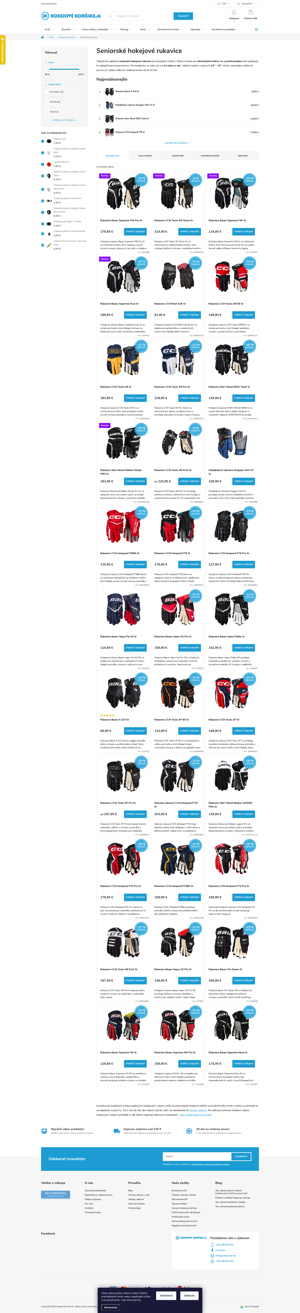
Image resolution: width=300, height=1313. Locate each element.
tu (139, 1300)
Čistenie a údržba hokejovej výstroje (232, 1197)
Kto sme (89, 1203)
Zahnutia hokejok (136, 1203)
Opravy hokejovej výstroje (184, 1208)
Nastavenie (110, 1307)
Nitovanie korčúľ (179, 1199)
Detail (135, 231)
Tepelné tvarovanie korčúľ (184, 1225)
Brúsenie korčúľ (179, 1190)
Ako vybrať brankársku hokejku (230, 1202)
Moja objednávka (49, 3)
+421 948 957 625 (224, 1244)
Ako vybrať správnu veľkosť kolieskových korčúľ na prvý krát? (231, 1192)
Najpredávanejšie (210, 156)
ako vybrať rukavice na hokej (196, 1115)
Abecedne (243, 156)
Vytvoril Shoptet (251, 1306)
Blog (130, 1190)
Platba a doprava (93, 1199)
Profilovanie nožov (181, 1216)
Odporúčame (112, 156)
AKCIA (54, 111)
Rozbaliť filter (63, 120)
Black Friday (56, 96)
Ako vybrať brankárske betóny (230, 1206)
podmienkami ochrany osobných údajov (210, 1164)
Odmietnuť (166, 1295)
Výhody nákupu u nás (139, 1194)
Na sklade (56, 91)
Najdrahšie (178, 156)
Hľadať (183, 16)
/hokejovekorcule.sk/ (225, 1255)
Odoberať (241, 1156)
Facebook (220, 1250)
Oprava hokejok (179, 1203)
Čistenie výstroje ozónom (184, 1194)
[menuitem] (49, 29)
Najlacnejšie (145, 156)
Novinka (55, 101)
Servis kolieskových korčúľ (184, 1221)
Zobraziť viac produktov (176, 142)
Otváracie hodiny (93, 1212)
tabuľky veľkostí (197, 1110)
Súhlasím (189, 1295)
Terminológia (134, 1208)
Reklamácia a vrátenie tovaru (98, 1194)
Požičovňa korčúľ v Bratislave (186, 1212)
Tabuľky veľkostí (136, 1199)
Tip (52, 106)
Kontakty (89, 1208)
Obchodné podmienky (95, 1190)
